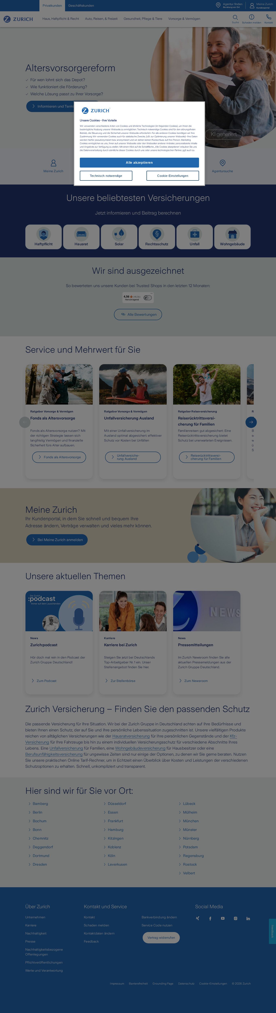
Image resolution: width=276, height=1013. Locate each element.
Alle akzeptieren (139, 162)
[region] (139, 143)
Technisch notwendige (106, 175)
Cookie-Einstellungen (172, 175)
